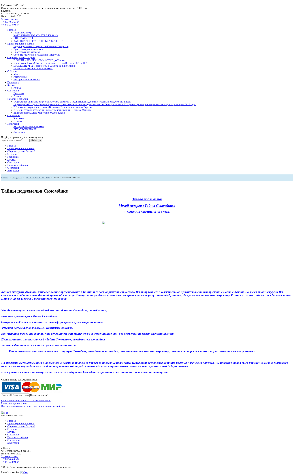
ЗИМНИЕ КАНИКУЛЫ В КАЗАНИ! (33, 68)
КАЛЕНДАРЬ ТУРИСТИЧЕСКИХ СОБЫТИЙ (38, 41)
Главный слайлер (22, 32)
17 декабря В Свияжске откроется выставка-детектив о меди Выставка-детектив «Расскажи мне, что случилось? (72, 101)
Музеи (16, 74)
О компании (13, 115)
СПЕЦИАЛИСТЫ (23, 38)
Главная (11, 30)
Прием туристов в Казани (20, 43)
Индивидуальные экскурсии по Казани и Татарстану (41, 46)
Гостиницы (13, 82)
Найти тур (36, 140)
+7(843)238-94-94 (10, 24)
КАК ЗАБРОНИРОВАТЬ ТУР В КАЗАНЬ (35, 35)
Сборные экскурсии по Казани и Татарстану (36, 54)
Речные (17, 88)
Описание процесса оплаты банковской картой (26, 400)
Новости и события (17, 99)
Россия (17, 96)
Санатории (13, 90)
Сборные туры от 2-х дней (21, 57)
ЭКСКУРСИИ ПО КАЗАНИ (28, 126)
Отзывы (17, 121)
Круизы (11, 85)
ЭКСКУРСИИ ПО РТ (24, 129)
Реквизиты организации (14, 403)
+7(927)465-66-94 (10, 22)
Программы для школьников (28, 49)
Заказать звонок (9, 19)
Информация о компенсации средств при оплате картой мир (33, 406)
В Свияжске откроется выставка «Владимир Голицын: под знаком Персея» (52, 107)
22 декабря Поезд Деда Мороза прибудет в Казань (39, 112)
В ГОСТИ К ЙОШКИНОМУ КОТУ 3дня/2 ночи (39, 60)
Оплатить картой (39, 395)
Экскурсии (13, 123)
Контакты (18, 118)
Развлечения (19, 76)
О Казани (12, 71)
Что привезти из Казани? (26, 79)
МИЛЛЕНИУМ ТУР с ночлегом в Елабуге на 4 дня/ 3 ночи (44, 65)
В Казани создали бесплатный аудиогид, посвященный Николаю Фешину (52, 110)
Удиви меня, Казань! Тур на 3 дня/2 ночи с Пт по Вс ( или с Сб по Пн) (50, 63)
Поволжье (18, 93)
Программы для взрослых (26, 52)
